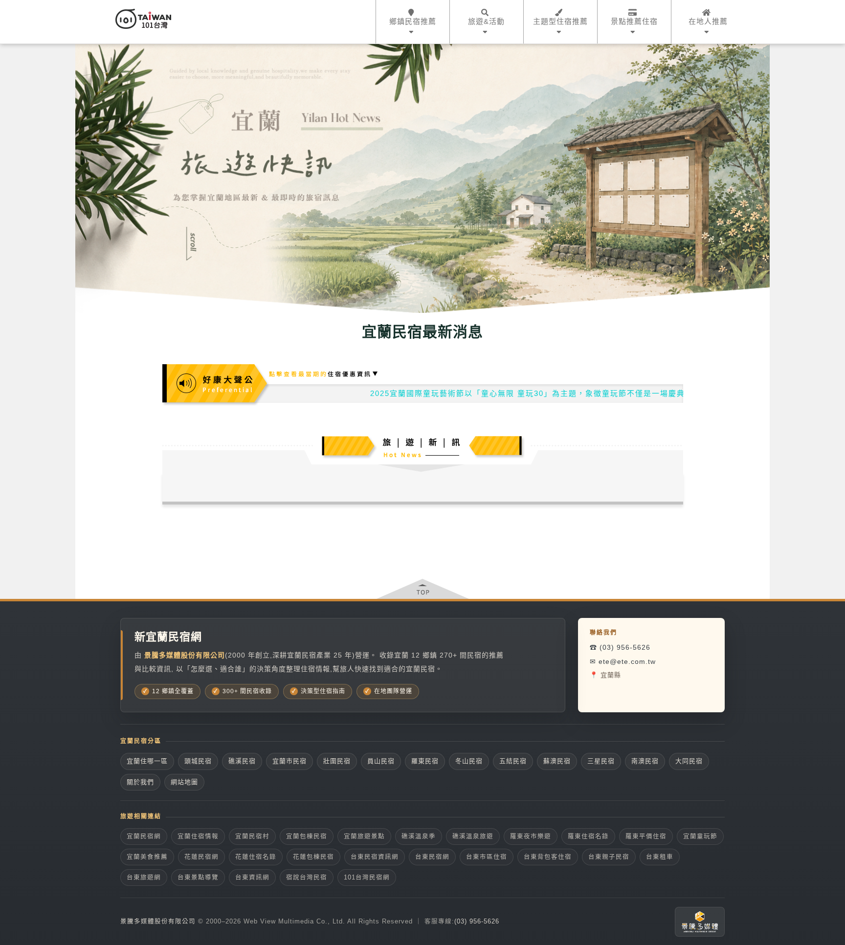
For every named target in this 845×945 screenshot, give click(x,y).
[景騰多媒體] (700, 922)
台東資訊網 (252, 877)
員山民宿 (381, 761)
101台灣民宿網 (367, 877)
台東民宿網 (432, 857)
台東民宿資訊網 (375, 857)
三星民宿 (601, 761)
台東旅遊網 (144, 877)
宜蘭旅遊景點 (364, 836)
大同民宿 (689, 761)
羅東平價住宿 (646, 836)
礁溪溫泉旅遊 (472, 836)
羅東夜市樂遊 (530, 836)
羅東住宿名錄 (588, 836)
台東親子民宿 (608, 857)
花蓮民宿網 (201, 857)
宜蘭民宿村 (252, 836)
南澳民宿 (645, 761)
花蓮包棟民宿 (313, 857)
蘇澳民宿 (557, 761)
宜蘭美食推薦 (147, 857)
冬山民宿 (469, 761)
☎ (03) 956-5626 (620, 647)
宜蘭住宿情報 (198, 836)
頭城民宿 (198, 761)
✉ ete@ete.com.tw (623, 661)
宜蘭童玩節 (700, 836)
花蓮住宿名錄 (255, 857)
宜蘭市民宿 (289, 761)
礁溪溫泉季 (418, 836)
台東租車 (659, 857)
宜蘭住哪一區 (147, 761)
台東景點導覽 (198, 877)
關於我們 (140, 782)
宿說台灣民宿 (306, 877)
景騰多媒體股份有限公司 (158, 921)
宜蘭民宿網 (144, 836)
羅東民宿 (425, 761)
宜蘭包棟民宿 (306, 836)
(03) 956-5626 (476, 921)
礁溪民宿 (242, 761)
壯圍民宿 (337, 761)
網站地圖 (184, 782)
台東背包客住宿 (548, 857)
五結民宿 (513, 761)
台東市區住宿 (486, 857)
